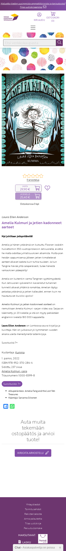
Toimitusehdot (33, 509)
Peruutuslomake (33, 528)
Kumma (20, 352)
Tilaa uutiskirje (33, 523)
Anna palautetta (33, 518)
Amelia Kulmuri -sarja (14, 371)
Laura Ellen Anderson (15, 217)
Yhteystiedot (33, 504)
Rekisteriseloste (33, 514)
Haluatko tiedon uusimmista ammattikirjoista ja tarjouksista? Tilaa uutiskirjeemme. (33, 5)
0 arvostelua (33, 180)
